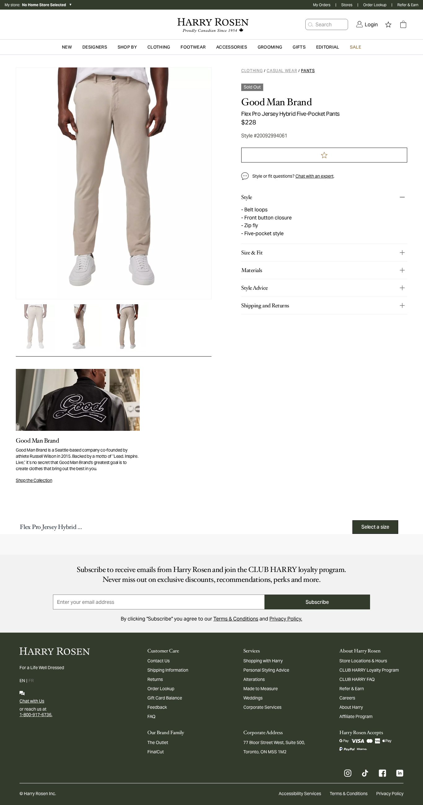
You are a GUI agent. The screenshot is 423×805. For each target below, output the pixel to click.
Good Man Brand (276, 102)
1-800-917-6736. (36, 714)
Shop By (127, 47)
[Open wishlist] (388, 24)
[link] (367, 24)
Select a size (375, 527)
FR (31, 680)
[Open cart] (403, 24)
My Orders (321, 4)
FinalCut (155, 752)
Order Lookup (374, 4)
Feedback (157, 707)
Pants (308, 70)
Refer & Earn (407, 4)
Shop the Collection (34, 480)
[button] (311, 24)
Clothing (252, 70)
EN (22, 680)
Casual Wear (282, 70)
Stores (346, 4)
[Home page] (211, 24)
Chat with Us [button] (32, 701)
